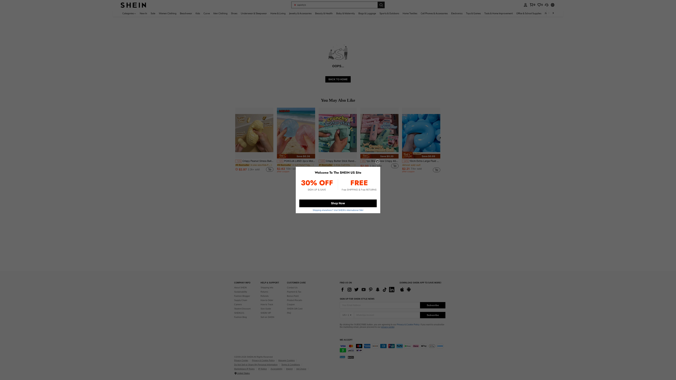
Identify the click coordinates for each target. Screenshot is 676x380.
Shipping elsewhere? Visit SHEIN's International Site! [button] (338, 210)
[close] (377, 161)
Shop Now (338, 203)
